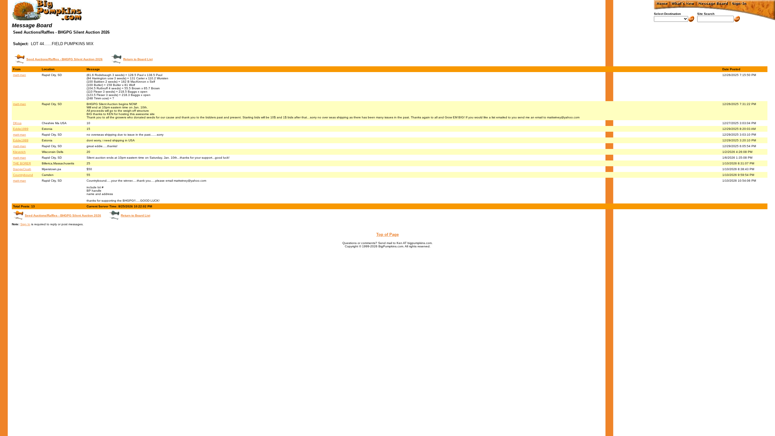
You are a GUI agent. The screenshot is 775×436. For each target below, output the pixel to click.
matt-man (19, 75)
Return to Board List (138, 59)
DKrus (17, 123)
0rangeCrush (22, 169)
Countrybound (23, 175)
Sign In (25, 224)
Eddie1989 (20, 128)
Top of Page (387, 234)
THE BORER (22, 163)
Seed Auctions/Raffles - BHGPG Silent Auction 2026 (64, 59)
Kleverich (19, 152)
